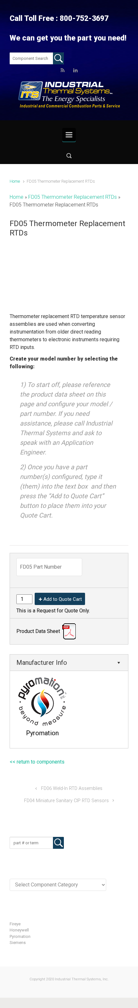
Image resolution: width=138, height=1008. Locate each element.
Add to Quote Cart (62, 599)
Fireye (15, 923)
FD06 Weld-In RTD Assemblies (71, 788)
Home (15, 181)
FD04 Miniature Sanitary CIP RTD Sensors (66, 800)
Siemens (18, 942)
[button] (69, 155)
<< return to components (37, 762)
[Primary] (69, 135)
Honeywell (19, 930)
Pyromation (20, 936)
